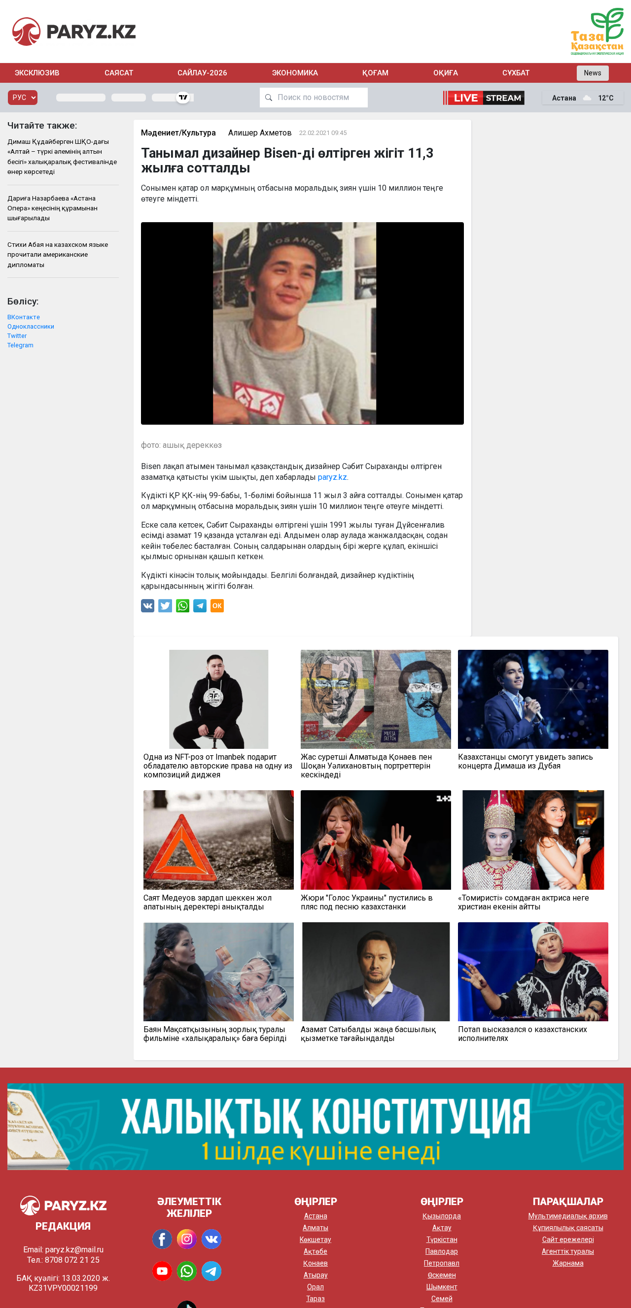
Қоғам (375, 72)
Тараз (315, 1299)
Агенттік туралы (568, 1251)
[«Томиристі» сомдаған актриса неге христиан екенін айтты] (533, 839)
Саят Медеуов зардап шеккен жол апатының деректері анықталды (207, 902)
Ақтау (442, 1228)
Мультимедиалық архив (568, 1216)
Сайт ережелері (568, 1239)
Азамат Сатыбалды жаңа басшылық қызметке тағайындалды (368, 1034)
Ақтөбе (315, 1251)
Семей (442, 1299)
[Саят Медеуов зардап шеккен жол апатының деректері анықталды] (218, 839)
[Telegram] (200, 608)
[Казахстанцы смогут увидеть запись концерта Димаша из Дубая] (533, 699)
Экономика (295, 72)
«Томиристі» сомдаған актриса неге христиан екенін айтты (523, 902)
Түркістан (441, 1239)
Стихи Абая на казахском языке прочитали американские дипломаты (57, 254)
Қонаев (315, 1263)
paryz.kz (332, 477)
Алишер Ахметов (260, 132)
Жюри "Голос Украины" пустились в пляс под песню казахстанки (367, 902)
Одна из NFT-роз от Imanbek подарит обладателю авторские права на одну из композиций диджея (217, 766)
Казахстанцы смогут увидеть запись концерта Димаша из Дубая (525, 762)
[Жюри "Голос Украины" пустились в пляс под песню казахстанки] (376, 839)
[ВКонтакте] (147, 608)
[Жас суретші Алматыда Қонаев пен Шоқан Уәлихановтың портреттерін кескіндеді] (376, 699)
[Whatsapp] (182, 608)
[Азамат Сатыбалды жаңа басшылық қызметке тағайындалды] (376, 971)
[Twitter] (165, 608)
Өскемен (442, 1275)
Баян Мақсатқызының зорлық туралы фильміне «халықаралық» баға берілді (214, 1034)
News (592, 73)
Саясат (119, 72)
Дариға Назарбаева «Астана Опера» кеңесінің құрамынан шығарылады (52, 208)
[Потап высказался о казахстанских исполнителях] (533, 971)
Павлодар (441, 1251)
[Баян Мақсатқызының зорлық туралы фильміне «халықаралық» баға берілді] (218, 971)
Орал (315, 1287)
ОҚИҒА (445, 72)
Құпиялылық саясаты (568, 1228)
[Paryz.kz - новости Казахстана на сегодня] (74, 31)
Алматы (315, 1228)
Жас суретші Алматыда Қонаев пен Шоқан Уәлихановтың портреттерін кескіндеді (366, 766)
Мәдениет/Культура (178, 132)
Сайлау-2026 (202, 72)
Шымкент (441, 1287)
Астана (315, 1216)
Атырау (316, 1275)
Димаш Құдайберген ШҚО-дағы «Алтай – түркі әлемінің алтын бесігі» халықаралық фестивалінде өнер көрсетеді (62, 156)
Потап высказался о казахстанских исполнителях (522, 1034)
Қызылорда (441, 1216)
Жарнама (568, 1263)
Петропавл (441, 1263)
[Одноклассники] (217, 608)
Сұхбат (515, 72)
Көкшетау (315, 1239)
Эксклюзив (37, 72)
